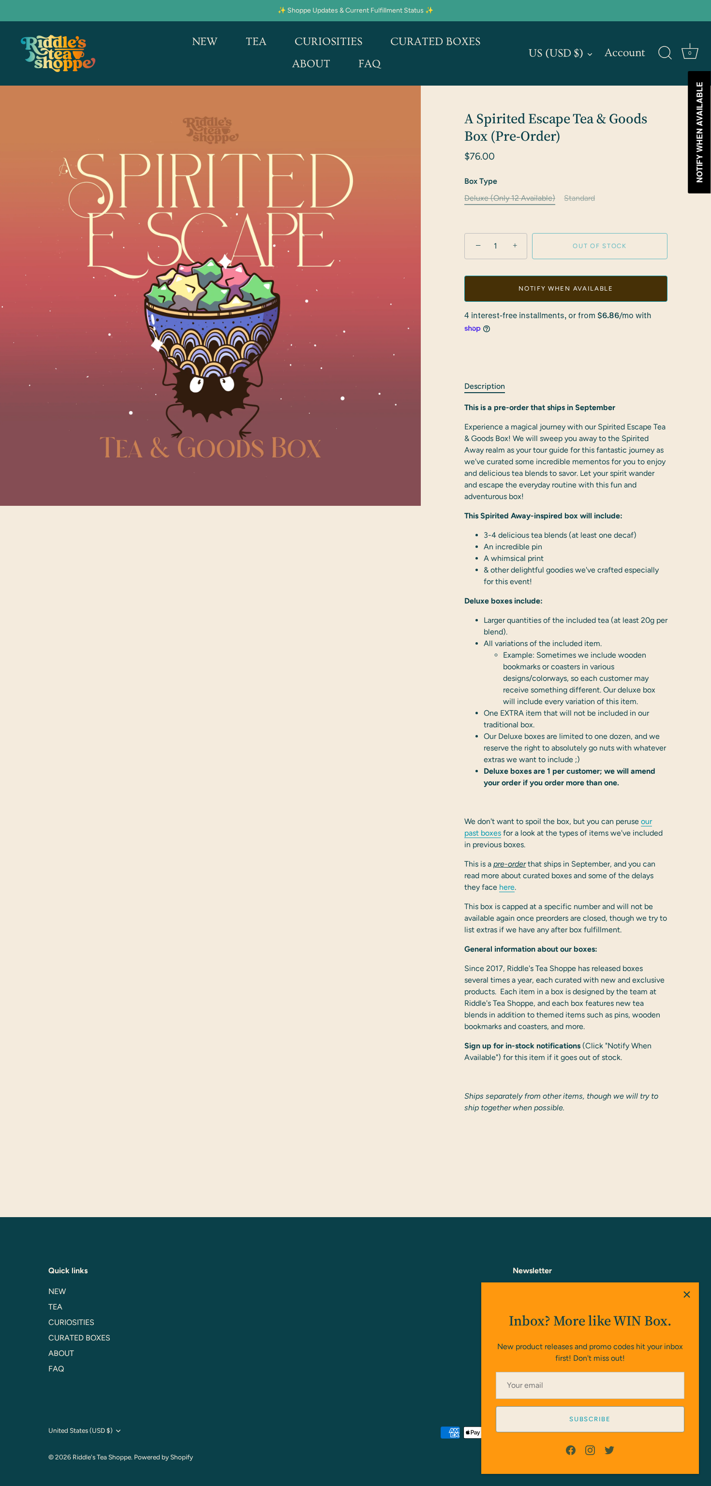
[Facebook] (571, 1449)
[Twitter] (609, 1449)
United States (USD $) (80, 1430)
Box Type (480, 181)
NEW (205, 42)
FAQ (369, 64)
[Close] (686, 1294)
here (507, 887)
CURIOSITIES (328, 42)
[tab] (489, 386)
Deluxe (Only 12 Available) (509, 198)
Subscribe (589, 1419)
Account (625, 53)
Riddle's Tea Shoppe (102, 1457)
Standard (579, 198)
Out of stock (599, 246)
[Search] (665, 53)
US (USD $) (556, 53)
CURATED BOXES (435, 42)
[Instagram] (590, 1449)
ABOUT (311, 64)
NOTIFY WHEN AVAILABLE (565, 288)
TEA (256, 42)
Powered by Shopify (163, 1457)
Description (484, 386)
